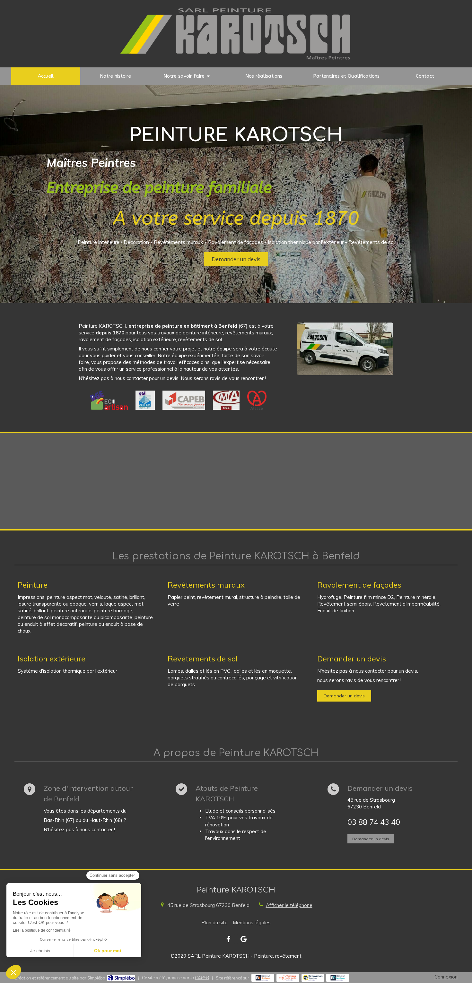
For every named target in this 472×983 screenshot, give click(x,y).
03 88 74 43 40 (373, 822)
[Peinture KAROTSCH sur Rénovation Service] (313, 978)
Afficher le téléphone (289, 905)
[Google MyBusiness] (243, 939)
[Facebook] (228, 939)
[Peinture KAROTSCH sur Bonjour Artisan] (262, 978)
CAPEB (202, 977)
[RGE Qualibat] (145, 400)
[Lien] (183, 400)
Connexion (446, 977)
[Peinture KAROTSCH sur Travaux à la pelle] (287, 978)
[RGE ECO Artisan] (109, 400)
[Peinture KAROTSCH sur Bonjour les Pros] (337, 978)
